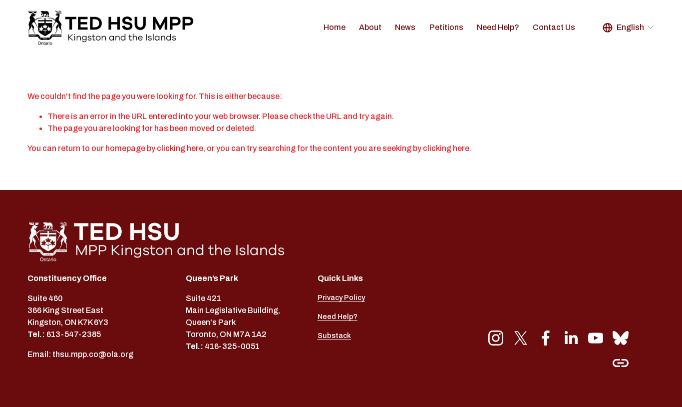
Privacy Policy (341, 298)
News (405, 27)
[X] (521, 338)
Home (334, 27)
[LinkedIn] (571, 338)
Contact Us (554, 27)
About (370, 27)
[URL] (621, 363)
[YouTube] (596, 338)
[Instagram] (496, 338)
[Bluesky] (621, 338)
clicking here (180, 148)
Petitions (446, 27)
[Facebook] (546, 338)
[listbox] (629, 27)
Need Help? (498, 27)
